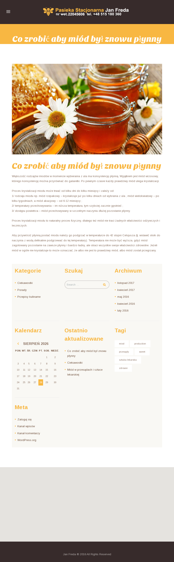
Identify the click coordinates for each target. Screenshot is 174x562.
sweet (142, 351)
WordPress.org (26, 440)
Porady (22, 290)
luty (122, 310)
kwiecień (126, 290)
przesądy (124, 351)
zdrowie (123, 368)
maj (123, 296)
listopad (125, 283)
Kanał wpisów (26, 426)
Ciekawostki (25, 283)
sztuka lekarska (128, 360)
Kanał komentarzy (28, 433)
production (140, 343)
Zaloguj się (24, 419)
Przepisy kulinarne (29, 296)
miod (121, 343)
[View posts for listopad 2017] (18, 343)
